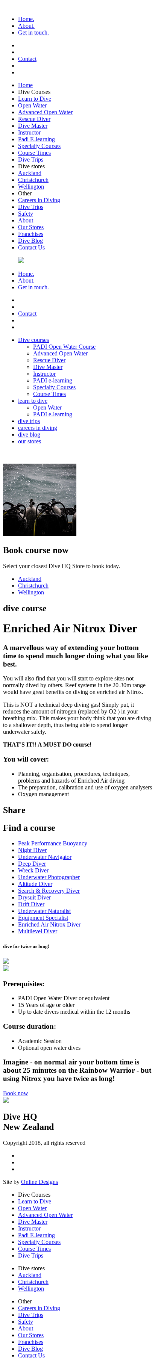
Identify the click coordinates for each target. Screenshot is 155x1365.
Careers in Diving (39, 200)
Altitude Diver (35, 884)
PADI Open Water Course (64, 346)
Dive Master (32, 125)
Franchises (30, 234)
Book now (15, 1093)
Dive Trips (30, 159)
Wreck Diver (33, 870)
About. (26, 26)
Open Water (32, 105)
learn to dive (32, 401)
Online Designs (39, 1182)
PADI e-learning (52, 380)
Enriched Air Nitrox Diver (49, 924)
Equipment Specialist (43, 918)
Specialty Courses (39, 146)
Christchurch (33, 180)
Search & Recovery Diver (49, 890)
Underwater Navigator (44, 857)
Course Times (34, 153)
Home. (26, 19)
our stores (29, 441)
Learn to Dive (34, 98)
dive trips (29, 421)
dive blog (29, 434)
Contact (27, 59)
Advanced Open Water (45, 112)
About (25, 220)
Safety (25, 213)
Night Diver (32, 850)
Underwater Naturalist (44, 911)
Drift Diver (31, 904)
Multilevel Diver (37, 931)
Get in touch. (33, 32)
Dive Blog (30, 240)
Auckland (29, 173)
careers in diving (37, 428)
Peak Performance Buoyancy (52, 843)
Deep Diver (32, 863)
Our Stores (31, 227)
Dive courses (33, 340)
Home (25, 85)
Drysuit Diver (34, 897)
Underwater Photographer (49, 877)
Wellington (31, 186)
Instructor (29, 132)
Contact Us (31, 247)
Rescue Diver (34, 119)
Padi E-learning (36, 139)
